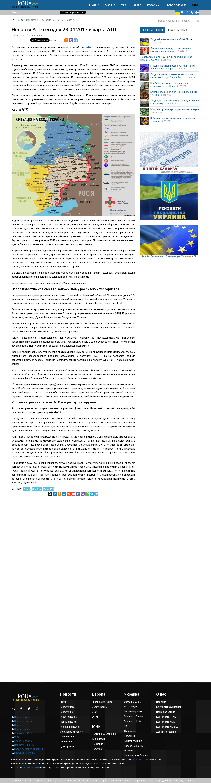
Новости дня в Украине (136, 755)
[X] (50, 494)
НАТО (118, 780)
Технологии (98, 739)
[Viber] (71, 40)
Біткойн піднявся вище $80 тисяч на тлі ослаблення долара (172, 67)
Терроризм (140, 780)
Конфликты (98, 744)
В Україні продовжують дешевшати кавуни (174, 109)
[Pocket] (73, 494)
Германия (17, 780)
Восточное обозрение (104, 734)
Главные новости (69, 721)
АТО (88, 47)
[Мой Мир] (64, 494)
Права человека (175, 5)
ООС (195, 5)
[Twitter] (192, 12)
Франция (60, 780)
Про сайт (161, 702)
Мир (123, 5)
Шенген (191, 780)
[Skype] (92, 494)
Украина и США (132, 721)
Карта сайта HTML (166, 717)
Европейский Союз (102, 702)
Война (27, 489)
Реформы (153, 5)
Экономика (130, 731)
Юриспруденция (133, 741)
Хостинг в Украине (166, 731)
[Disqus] (73, 537)
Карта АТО (48, 489)
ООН (112, 780)
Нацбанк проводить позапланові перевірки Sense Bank (169, 85)
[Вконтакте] (182, 12)
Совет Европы (22, 729)
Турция (94, 780)
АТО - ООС (19, 35)
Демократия (67, 746)
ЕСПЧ (95, 717)
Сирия (104, 780)
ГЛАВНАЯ (95, 5)
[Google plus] (197, 12)
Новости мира (22, 717)
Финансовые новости (71, 731)
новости (51, 40)
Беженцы (179, 780)
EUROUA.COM (140, 759)
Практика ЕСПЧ (23, 733)
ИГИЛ (150, 780)
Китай (28, 780)
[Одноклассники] (66, 40)
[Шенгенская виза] (169, 153)
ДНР (158, 780)
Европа (136, 5)
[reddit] (69, 494)
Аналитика (66, 741)
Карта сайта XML (165, 721)
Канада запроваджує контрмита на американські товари (170, 50)
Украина (109, 5)
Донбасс (36, 489)
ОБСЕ (17, 736)
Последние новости (70, 726)
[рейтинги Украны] (169, 197)
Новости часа (67, 707)
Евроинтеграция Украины (28, 748)
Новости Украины (24, 744)
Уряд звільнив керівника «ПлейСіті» (170, 39)
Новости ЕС (21, 725)
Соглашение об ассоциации (132, 704)
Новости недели (68, 717)
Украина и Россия (133, 716)
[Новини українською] (177, 12)
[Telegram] (76, 40)
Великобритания (43, 780)
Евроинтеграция (133, 711)
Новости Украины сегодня (133, 748)
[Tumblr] (78, 494)
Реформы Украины (24, 752)
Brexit (63, 702)
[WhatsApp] (87, 494)
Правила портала (165, 712)
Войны (127, 780)
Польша (71, 780)
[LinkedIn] (55, 494)
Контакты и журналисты (169, 707)
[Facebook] (187, 12)
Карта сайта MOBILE (167, 726)
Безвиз (15, 12)
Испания (83, 780)
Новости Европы (23, 721)
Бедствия (97, 749)
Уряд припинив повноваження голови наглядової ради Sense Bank (171, 76)
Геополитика (67, 736)
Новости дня (67, 712)
